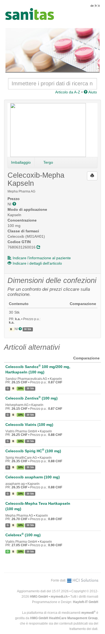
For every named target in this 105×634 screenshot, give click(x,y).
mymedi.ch (59, 596)
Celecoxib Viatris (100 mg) (29, 424)
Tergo (48, 162)
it (99, 5)
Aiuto (92, 92)
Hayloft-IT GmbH (85, 602)
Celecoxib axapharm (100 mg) (32, 477)
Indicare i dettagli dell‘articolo (37, 263)
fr (96, 5)
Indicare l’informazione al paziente (42, 258)
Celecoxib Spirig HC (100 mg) (33, 451)
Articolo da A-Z (67, 92)
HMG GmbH (39, 596)
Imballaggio (21, 162)
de (92, 5)
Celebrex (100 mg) (23, 535)
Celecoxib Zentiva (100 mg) (31, 398)
